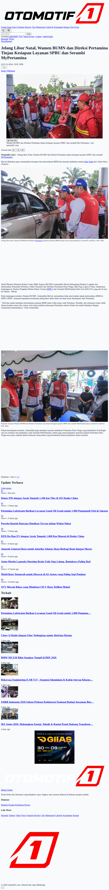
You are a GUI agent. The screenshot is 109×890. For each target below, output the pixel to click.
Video (18, 815)
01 (2, 490)
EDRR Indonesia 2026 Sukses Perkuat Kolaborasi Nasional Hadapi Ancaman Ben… (47, 702)
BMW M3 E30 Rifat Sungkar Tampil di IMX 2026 (28, 657)
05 (2, 541)
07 (2, 567)
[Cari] (3, 31)
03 (2, 516)
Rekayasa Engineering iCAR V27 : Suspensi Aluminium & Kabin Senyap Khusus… (47, 679)
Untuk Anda (6, 27)
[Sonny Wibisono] (4, 68)
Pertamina (38, 241)
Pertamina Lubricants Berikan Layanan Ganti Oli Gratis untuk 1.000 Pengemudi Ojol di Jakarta (54, 510)
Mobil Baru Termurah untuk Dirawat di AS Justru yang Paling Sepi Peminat (43, 574)
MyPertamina (6, 157)
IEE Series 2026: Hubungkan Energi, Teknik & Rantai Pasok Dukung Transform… (47, 724)
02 (2, 503)
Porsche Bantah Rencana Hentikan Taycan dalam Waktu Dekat (36, 523)
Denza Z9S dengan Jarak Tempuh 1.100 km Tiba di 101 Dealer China (39, 498)
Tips (34, 27)
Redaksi (4, 805)
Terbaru (12, 815)
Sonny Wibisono (8, 71)
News (14, 27)
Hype (76, 27)
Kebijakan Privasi (22, 805)
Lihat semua (6, 488)
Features (20, 27)
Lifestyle (49, 27)
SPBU (49, 289)
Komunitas (58, 27)
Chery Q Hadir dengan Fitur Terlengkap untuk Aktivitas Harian (36, 635)
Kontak (11, 805)
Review (28, 27)
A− (14, 150)
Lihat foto (12, 140)
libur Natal (88, 162)
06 (2, 554)
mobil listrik (48, 36)
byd (20, 36)
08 (2, 579)
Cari (28, 34)
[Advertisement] (54, 262)
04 (2, 529)
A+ (23, 150)
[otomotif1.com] (54, 25)
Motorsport (40, 27)
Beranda (4, 39)
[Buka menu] (8, 30)
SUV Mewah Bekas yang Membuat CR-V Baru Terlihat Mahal (35, 587)
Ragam (67, 27)
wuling (38, 36)
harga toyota (29, 36)
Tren (72, 27)
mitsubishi (13, 36)
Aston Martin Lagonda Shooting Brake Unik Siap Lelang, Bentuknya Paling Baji (46, 561)
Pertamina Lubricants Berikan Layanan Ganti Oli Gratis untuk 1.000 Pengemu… (46, 613)
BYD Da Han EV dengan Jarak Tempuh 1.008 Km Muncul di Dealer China (42, 536)
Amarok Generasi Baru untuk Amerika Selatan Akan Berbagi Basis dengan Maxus (46, 548)
